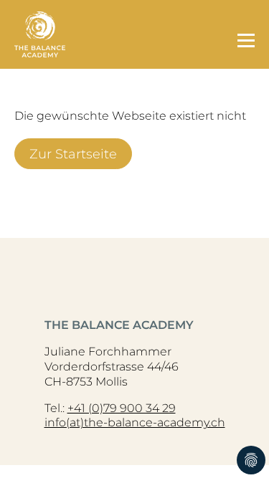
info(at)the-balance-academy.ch (134, 422)
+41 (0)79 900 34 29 (121, 408)
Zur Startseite (73, 153)
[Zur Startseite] (118, 34)
